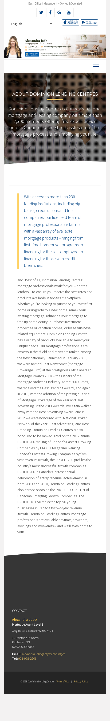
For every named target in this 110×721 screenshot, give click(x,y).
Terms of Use (62, 681)
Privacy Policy (81, 681)
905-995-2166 (27, 658)
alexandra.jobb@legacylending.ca (43, 654)
